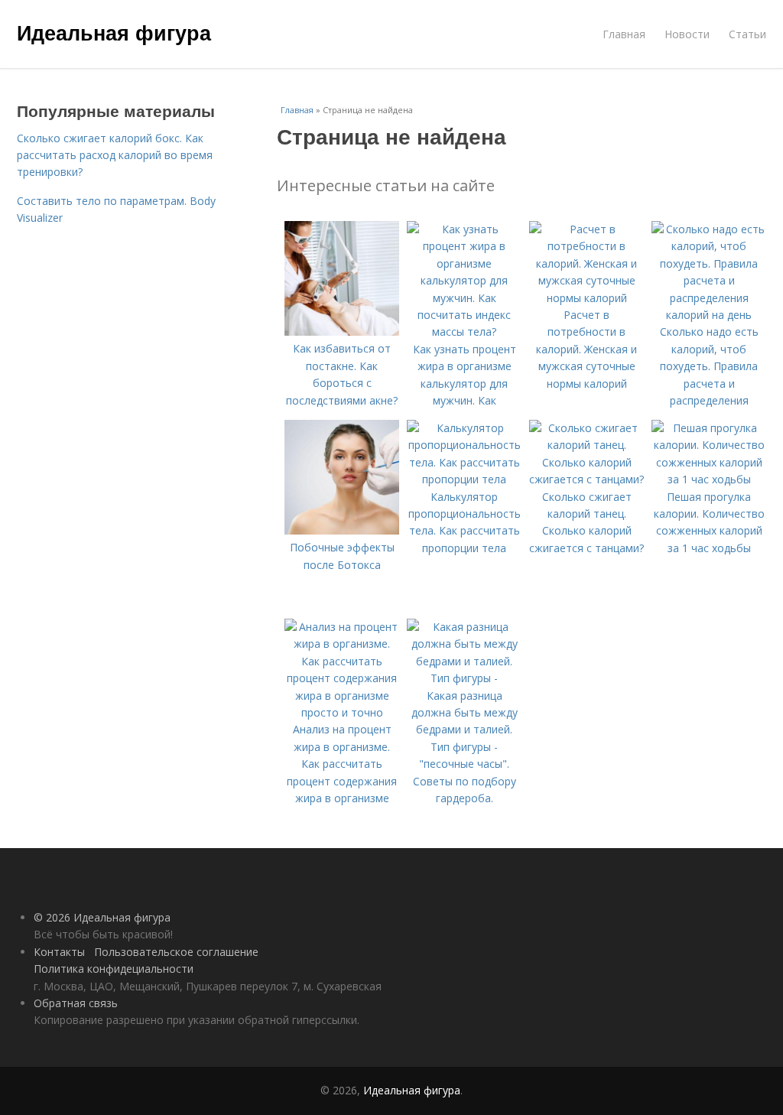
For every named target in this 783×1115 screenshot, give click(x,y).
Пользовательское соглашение (176, 951)
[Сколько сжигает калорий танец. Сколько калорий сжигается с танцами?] (586, 479)
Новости (687, 34)
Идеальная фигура (114, 32)
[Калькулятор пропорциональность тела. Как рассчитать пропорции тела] (464, 479)
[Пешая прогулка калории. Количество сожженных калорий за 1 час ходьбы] (708, 479)
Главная (624, 34)
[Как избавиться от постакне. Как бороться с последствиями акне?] (341, 331)
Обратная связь (76, 1003)
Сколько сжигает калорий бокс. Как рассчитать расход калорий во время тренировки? (115, 155)
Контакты (59, 951)
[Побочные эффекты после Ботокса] (341, 530)
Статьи (747, 34)
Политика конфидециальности (113, 968)
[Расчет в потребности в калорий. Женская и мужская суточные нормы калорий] (586, 298)
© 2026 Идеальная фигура (102, 917)
